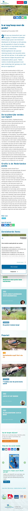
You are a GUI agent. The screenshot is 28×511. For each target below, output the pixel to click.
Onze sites (4, 488)
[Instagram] (9, 449)
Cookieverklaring (18, 488)
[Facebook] (3, 449)
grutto (8, 37)
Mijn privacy (10, 488)
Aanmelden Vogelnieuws (10, 441)
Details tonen (20, 262)
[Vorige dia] (3, 473)
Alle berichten (6, 7)
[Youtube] (6, 449)
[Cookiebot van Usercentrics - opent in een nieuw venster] (20, 238)
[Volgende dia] (25, 473)
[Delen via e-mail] (22, 17)
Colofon (24, 488)
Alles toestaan (14, 266)
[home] (7, 2)
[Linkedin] (12, 449)
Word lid (6, 481)
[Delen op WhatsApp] (25, 17)
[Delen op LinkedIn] (20, 17)
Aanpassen (13, 271)
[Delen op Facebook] (14, 17)
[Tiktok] (18, 449)
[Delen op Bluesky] (17, 17)
